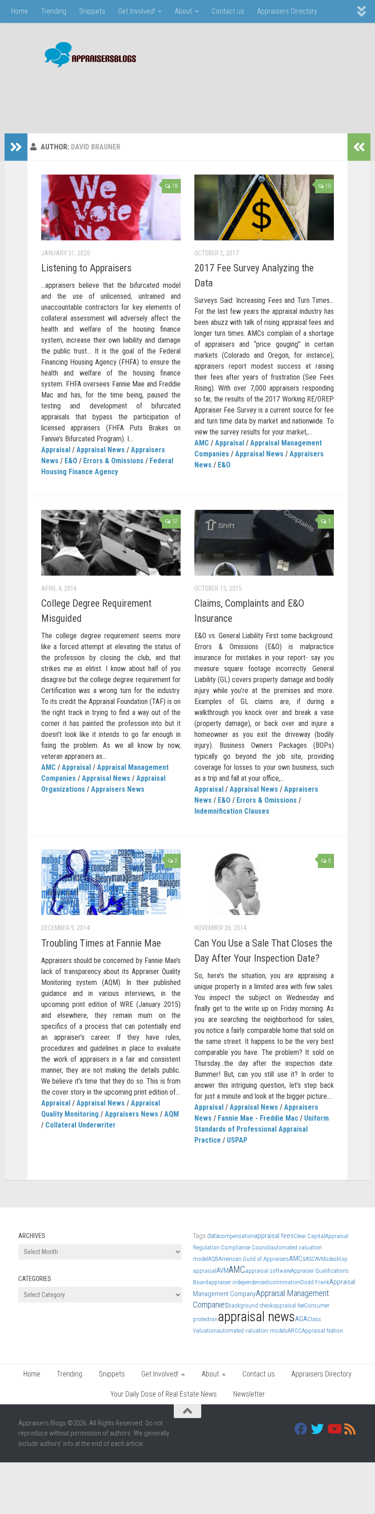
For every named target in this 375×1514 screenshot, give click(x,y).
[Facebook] (301, 1429)
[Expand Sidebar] (16, 147)
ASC (310, 1258)
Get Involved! (136, 11)
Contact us (228, 11)
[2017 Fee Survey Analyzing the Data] (264, 207)
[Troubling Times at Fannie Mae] (111, 882)
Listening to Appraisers (86, 268)
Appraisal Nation (322, 1330)
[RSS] (350, 1429)
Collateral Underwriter (80, 1125)
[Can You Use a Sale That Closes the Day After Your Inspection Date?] (264, 882)
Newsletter (249, 1394)
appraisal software (268, 1270)
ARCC (295, 1330)
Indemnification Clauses (231, 811)
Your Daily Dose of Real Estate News (163, 1394)
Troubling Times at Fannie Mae (101, 943)
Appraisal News (100, 449)
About (183, 11)
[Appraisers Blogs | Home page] (87, 56)
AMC (201, 443)
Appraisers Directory (287, 11)
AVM (222, 1270)
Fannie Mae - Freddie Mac (258, 1118)
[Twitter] (317, 1429)
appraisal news (256, 1316)
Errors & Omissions (113, 460)
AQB (213, 1258)
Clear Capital (309, 1236)
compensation (236, 1236)
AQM (171, 1114)
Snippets (92, 11)
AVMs (321, 1258)
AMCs (297, 1259)
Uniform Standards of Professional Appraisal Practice (261, 1129)
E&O (70, 460)
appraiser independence (236, 1282)
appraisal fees (274, 1236)
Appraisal (55, 449)
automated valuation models (252, 1330)
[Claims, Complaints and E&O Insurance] (264, 543)
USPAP (237, 1140)
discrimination (282, 1282)
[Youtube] (333, 1429)
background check (250, 1305)
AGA (301, 1319)
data (213, 1236)
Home (19, 11)
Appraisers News (118, 789)
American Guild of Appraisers (254, 1258)
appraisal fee (288, 1305)
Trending (53, 11)
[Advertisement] (190, 95)
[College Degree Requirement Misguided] (111, 543)
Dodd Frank (314, 1282)
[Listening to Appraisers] (111, 207)
